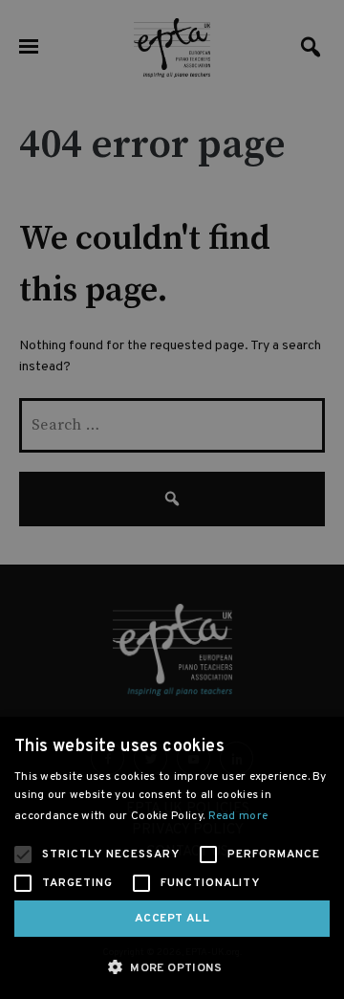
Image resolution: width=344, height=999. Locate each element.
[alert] (172, 499)
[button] (172, 967)
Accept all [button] (172, 918)
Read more (238, 816)
